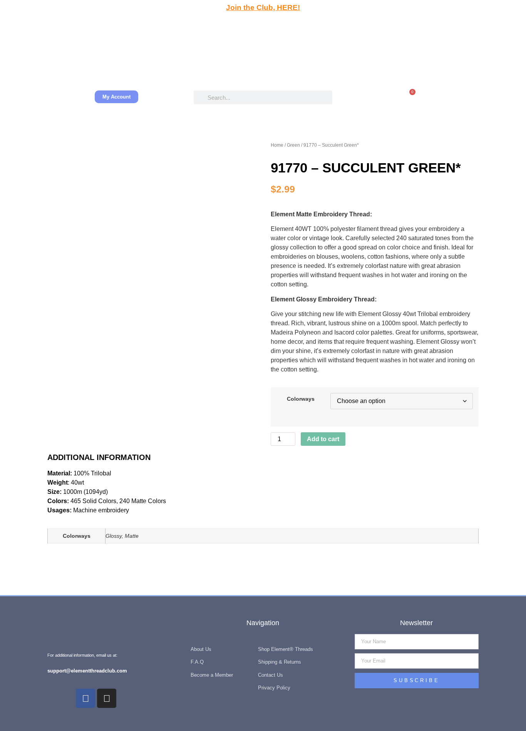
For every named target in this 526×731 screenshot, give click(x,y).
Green (293, 145)
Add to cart (323, 439)
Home (277, 145)
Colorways (301, 398)
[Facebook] (85, 698)
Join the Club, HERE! (263, 7)
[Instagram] (106, 698)
